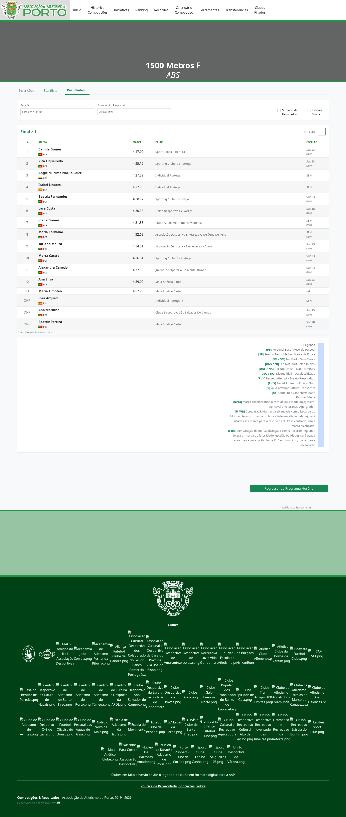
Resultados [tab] (76, 90)
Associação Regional (111, 105)
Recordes (161, 10)
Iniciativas (121, 10)
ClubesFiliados (260, 10)
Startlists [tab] (51, 90)
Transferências (236, 10)
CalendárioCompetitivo (184, 10)
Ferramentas (209, 10)
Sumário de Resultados (290, 112)
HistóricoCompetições (98, 10)
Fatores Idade (317, 112)
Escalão (25, 105)
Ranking (141, 10)
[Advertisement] (173, 466)
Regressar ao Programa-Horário (289, 488)
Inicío (77, 10)
